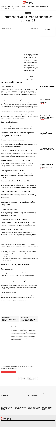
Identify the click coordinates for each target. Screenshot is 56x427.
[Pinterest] (49, 32)
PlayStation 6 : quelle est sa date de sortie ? (10, 320)
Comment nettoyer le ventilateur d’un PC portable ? (47, 408)
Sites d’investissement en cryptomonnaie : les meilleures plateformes (46, 166)
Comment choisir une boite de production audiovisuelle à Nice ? (34, 394)
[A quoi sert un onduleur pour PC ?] (48, 387)
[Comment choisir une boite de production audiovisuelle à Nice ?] (34, 387)
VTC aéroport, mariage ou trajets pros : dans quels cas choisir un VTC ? (47, 150)
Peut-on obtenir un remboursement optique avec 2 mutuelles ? (47, 101)
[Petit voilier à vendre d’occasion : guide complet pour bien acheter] (47, 109)
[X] (46, 32)
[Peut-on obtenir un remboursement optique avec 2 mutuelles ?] (47, 93)
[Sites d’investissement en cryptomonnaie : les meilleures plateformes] (47, 158)
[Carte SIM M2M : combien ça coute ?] (21, 401)
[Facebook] (42, 32)
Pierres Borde (8, 28)
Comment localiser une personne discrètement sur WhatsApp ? (6, 394)
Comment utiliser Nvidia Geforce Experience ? (34, 408)
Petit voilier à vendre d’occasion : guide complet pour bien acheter (47, 117)
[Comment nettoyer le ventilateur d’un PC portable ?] (48, 401)
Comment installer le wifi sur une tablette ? (21, 393)
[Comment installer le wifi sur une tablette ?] (21, 387)
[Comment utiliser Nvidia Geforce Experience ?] (34, 401)
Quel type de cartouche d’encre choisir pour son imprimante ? (29, 320)
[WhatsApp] (52, 32)
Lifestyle (42, 103)
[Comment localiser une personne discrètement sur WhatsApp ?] (7, 387)
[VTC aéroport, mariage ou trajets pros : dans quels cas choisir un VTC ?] (47, 142)
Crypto (41, 168)
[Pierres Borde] (6, 333)
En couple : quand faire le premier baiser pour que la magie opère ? (46, 133)
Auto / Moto (43, 152)
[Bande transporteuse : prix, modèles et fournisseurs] (7, 401)
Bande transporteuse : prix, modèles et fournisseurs (6, 408)
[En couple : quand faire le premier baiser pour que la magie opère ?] (47, 126)
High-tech (27, 13)
